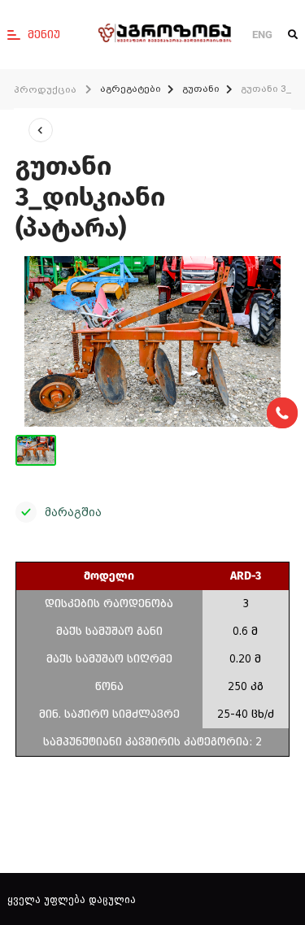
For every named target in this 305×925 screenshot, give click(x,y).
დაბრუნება (40, 130)
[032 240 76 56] (282, 412)
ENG (262, 34)
